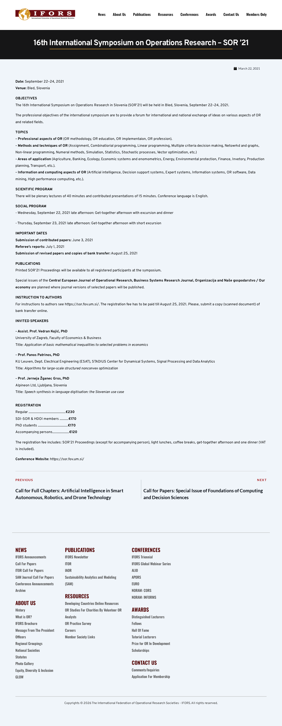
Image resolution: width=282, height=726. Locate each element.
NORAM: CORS (141, 590)
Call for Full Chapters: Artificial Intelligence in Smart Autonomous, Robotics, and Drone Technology (69, 494)
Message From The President (34, 630)
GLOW (19, 677)
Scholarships (140, 650)
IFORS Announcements (30, 556)
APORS (136, 577)
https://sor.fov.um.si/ (82, 304)
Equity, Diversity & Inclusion (34, 670)
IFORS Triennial (142, 556)
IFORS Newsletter (76, 556)
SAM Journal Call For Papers (35, 577)
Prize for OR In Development (151, 643)
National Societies (27, 650)
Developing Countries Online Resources (92, 603)
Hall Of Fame (140, 630)
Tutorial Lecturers (144, 636)
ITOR (68, 563)
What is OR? (23, 616)
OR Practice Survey (78, 623)
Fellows (136, 623)
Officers (20, 636)
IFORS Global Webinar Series (151, 563)
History (20, 610)
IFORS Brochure (26, 623)
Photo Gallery (24, 663)
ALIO (135, 570)
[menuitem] (102, 14)
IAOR (68, 570)
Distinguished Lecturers (148, 616)
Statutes (21, 656)
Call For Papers (25, 563)
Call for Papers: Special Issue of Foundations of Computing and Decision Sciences (203, 494)
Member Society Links (80, 636)
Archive (20, 590)
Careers (70, 630)
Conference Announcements (34, 583)
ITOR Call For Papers (29, 570)
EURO (135, 583)
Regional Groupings (28, 643)
